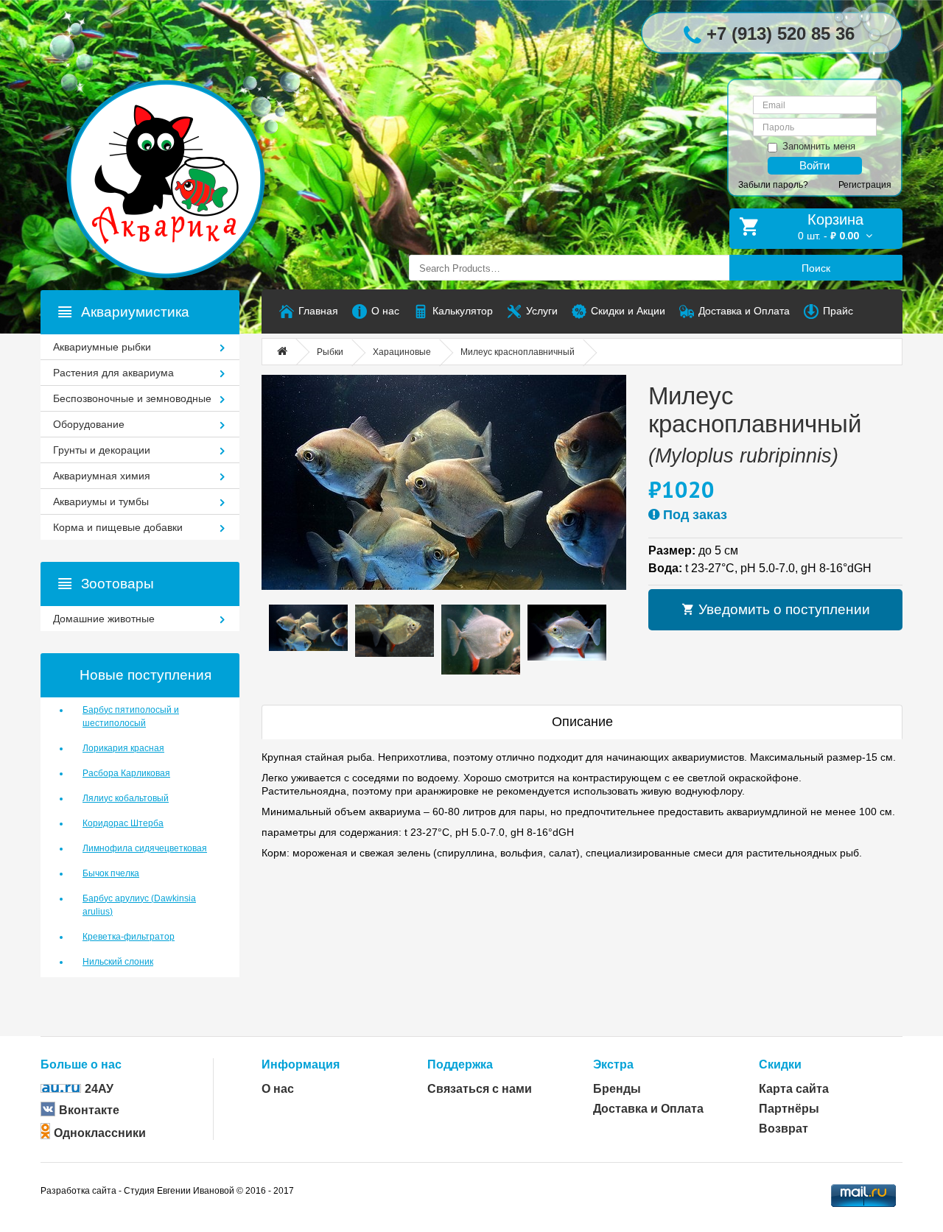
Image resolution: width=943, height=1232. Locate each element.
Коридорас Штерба (123, 823)
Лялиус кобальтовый (126, 798)
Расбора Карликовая (126, 773)
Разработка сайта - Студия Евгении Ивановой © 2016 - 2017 (167, 1191)
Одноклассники (100, 1133)
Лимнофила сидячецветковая (145, 848)
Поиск (816, 268)
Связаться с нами (479, 1089)
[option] (308, 628)
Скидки (780, 1064)
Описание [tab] (582, 721)
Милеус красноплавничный (517, 352)
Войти (814, 165)
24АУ (99, 1089)
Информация (301, 1064)
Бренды (617, 1089)
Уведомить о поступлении (782, 609)
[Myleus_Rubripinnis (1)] (444, 482)
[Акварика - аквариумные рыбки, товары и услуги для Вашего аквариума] (180, 149)
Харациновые (402, 352)
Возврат (783, 1128)
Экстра (613, 1064)
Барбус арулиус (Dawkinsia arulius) (139, 905)
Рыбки (330, 352)
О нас (278, 1089)
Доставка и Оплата (648, 1108)
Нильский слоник (118, 962)
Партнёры (789, 1108)
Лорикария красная (123, 748)
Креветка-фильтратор (129, 937)
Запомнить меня (818, 146)
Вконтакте (89, 1110)
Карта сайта (794, 1089)
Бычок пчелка (111, 873)
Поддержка (460, 1064)
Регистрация (864, 185)
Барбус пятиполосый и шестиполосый (131, 716)
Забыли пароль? (773, 185)
